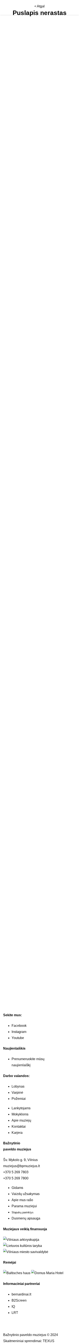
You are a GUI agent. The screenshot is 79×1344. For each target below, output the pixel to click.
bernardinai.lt (21, 1294)
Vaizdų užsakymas (26, 1194)
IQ (13, 1306)
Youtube (18, 1038)
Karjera (17, 1132)
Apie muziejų (21, 1120)
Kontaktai (19, 1126)
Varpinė (17, 1092)
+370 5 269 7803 (15, 1172)
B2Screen (19, 1300)
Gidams (17, 1188)
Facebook (19, 1025)
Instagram (19, 1032)
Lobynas (18, 1086)
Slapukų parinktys (22, 1212)
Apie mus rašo (22, 1200)
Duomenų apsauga (26, 1218)
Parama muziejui (24, 1206)
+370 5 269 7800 (15, 1178)
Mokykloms (20, 1114)
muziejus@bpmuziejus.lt (21, 1166)
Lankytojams (21, 1108)
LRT (15, 1312)
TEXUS (48, 1341)
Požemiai (19, 1098)
